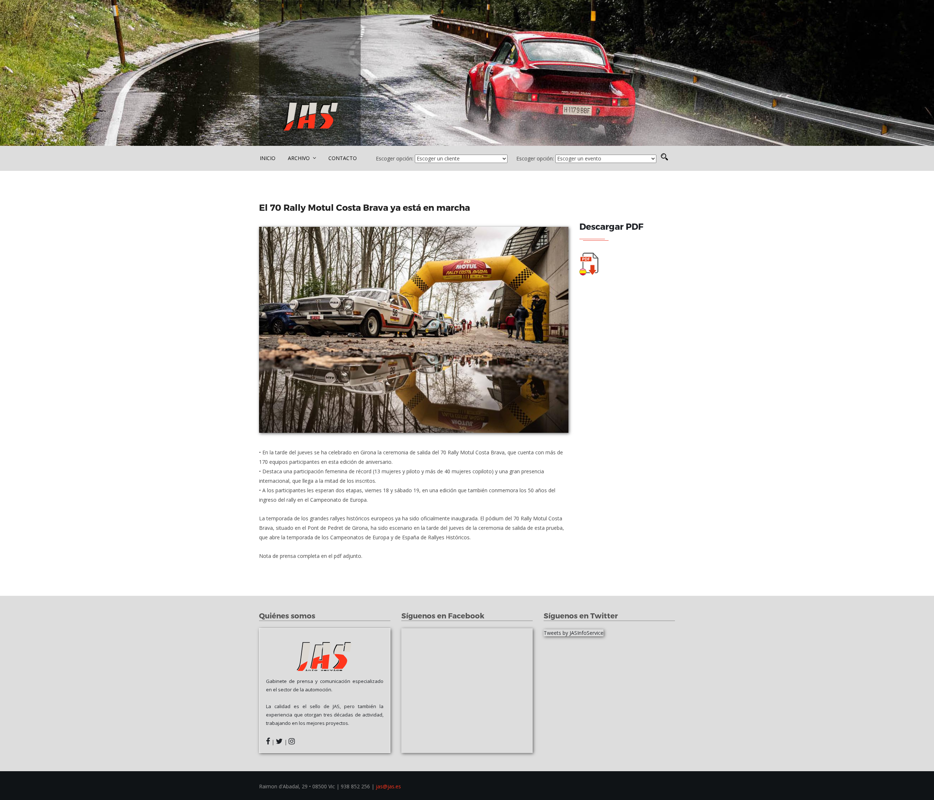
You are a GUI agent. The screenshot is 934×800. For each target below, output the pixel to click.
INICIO (267, 158)
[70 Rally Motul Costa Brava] (413, 330)
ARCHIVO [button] (299, 158)
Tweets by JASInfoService (573, 632)
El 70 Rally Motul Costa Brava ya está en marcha (365, 207)
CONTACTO (342, 158)
